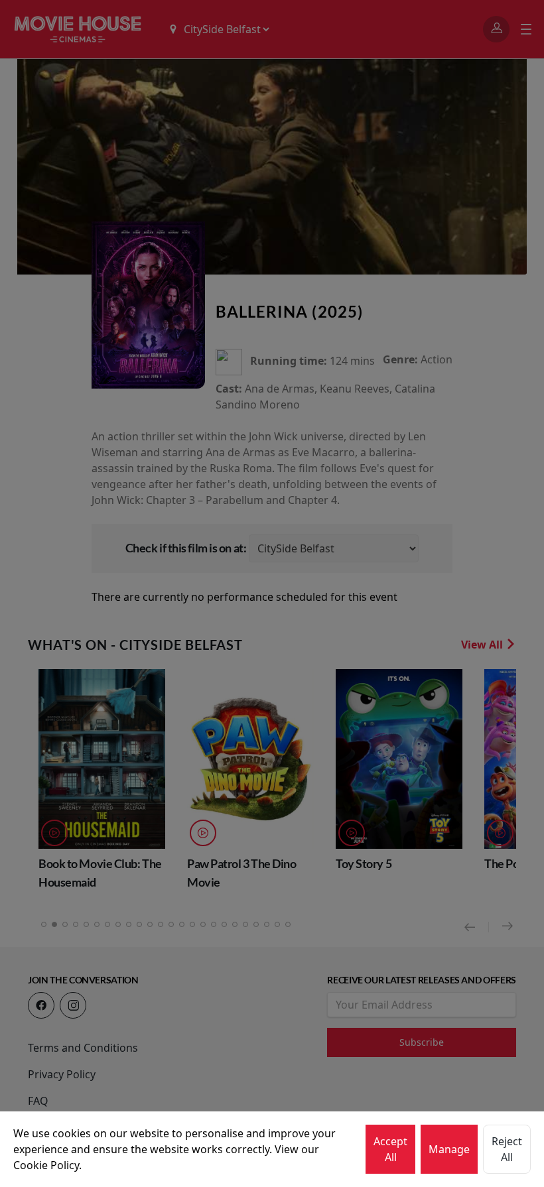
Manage (449, 1149)
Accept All (390, 1149)
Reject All (507, 1149)
